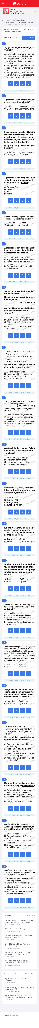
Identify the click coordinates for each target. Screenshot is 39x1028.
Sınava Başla (29, 38)
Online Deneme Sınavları (25, 22)
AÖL (5, 1015)
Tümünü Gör (29, 916)
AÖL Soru (5, 20)
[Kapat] (1, 11)
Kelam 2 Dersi (10, 22)
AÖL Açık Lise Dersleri (19, 20)
